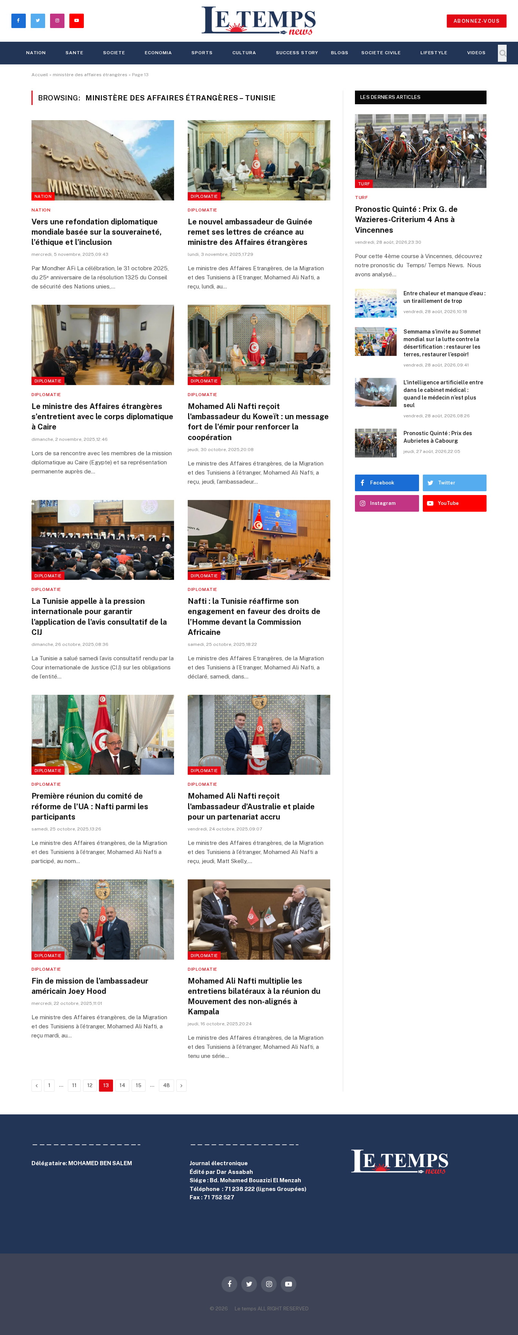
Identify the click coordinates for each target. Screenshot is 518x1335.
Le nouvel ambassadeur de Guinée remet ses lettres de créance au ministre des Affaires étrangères (250, 232)
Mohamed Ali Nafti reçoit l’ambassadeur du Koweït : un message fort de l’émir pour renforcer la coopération (258, 422)
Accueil (39, 74)
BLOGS (339, 52)
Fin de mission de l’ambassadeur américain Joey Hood (89, 986)
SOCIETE (114, 52)
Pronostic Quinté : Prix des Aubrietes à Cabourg (437, 437)
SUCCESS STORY (297, 52)
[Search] (502, 53)
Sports (202, 52)
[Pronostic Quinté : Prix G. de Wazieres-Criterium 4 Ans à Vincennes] (421, 151)
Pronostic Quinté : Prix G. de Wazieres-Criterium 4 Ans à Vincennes (406, 219)
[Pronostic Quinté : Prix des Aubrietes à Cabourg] (376, 443)
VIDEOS (476, 52)
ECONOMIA (158, 52)
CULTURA (244, 52)
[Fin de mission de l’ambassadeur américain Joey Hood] (102, 919)
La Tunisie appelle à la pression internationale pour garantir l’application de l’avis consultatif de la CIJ (99, 617)
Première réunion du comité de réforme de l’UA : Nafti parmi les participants (89, 806)
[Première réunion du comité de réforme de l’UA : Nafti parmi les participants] (102, 735)
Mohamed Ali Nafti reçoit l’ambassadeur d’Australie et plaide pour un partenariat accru (251, 806)
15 (138, 1085)
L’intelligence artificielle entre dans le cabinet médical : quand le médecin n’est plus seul (443, 393)
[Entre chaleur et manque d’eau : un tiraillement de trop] (376, 303)
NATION (36, 52)
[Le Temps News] (259, 21)
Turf (364, 184)
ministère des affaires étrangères (90, 74)
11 (74, 1085)
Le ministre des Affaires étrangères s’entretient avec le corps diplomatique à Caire (102, 416)
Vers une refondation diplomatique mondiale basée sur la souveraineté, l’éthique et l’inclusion (96, 232)
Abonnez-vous (477, 21)
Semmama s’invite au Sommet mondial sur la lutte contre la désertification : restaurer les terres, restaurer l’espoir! (442, 343)
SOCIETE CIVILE (380, 52)
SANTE (74, 52)
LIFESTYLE (434, 52)
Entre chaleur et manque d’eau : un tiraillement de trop (444, 297)
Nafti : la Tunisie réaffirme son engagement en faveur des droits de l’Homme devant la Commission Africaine (254, 617)
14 (122, 1085)
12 (90, 1085)
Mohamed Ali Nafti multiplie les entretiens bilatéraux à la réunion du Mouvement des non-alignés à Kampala (254, 996)
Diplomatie (204, 196)
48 (166, 1085)
